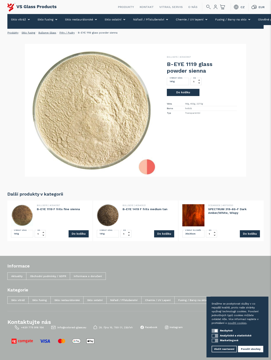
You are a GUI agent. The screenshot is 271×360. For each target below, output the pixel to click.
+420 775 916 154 (32, 327)
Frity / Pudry (67, 32)
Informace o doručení (88, 276)
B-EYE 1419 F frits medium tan (145, 209)
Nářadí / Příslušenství (148, 19)
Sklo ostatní (113, 19)
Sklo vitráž (18, 19)
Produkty (126, 7)
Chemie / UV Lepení (158, 300)
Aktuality (16, 276)
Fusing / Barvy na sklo (230, 19)
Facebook (151, 327)
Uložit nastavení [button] (224, 349)
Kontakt (147, 7)
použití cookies (237, 322)
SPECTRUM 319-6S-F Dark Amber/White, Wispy (227, 211)
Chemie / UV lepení (190, 19)
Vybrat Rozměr (193, 230)
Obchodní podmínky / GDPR (48, 276)
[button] (215, 331)
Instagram (176, 327)
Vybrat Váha (176, 78)
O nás (192, 7)
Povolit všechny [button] (250, 349)
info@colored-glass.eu (71, 327)
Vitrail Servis (171, 7)
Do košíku (183, 92)
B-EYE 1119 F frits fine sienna (58, 209)
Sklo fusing (45, 19)
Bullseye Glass (47, 32)
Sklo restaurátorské (79, 19)
